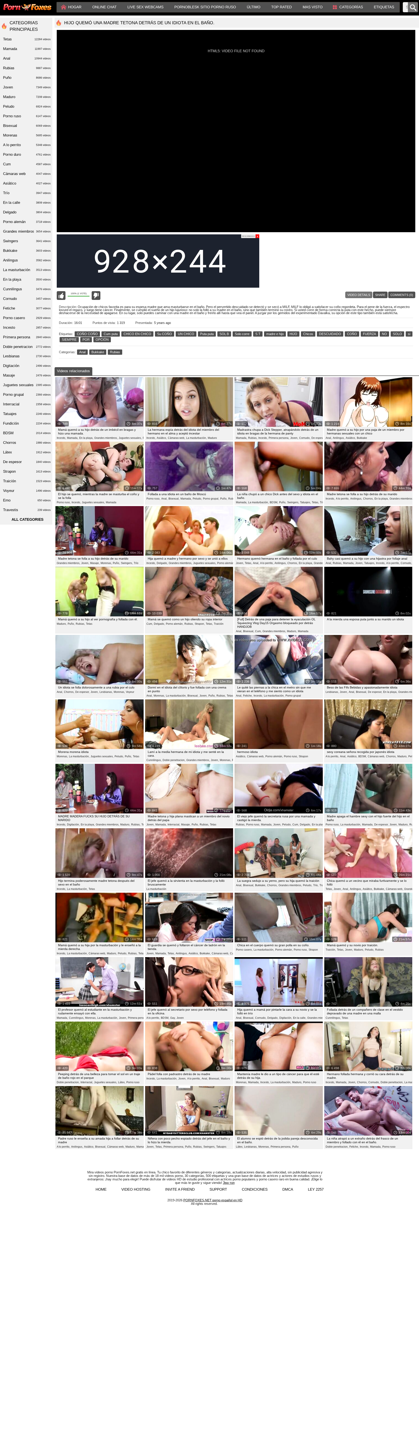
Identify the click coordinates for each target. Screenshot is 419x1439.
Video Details (358, 295)
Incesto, (61, 437)
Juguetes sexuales (27, 385)
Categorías (351, 7)
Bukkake (97, 352)
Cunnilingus (27, 289)
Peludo (27, 106)
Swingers (27, 241)
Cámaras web (27, 174)
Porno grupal (293, 695)
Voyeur (130, 692)
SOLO (397, 334)
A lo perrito (27, 145)
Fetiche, (247, 695)
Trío (322, 502)
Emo (27, 500)
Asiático (27, 183)
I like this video (61, 295)
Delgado (27, 212)
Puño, (223, 498)
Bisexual (27, 126)
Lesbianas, (106, 692)
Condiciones (255, 1189)
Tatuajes (221, 1146)
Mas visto (313, 7)
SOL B (224, 334)
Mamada (111, 502)
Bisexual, (173, 498)
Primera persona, (279, 437)
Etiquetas (384, 7)
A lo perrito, (342, 498)
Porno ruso (132, 1082)
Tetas (89, 623)
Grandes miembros (27, 231)
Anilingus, (339, 437)
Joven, (294, 437)
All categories (27, 519)
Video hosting (135, 1189)
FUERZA (369, 334)
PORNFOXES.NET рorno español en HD (212, 1200)
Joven (180, 1017)
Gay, (172, 1017)
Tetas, (315, 502)
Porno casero (27, 318)
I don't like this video (96, 295)
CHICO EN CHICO (137, 334)
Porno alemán (27, 222)
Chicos (308, 334)
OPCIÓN (102, 339)
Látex (27, 452)
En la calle (27, 203)
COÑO (352, 334)
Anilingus (27, 260)
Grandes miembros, (106, 437)
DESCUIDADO (330, 334)
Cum (27, 164)
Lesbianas (27, 356)
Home (101, 1189)
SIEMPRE (69, 339)
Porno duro (27, 154)
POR (86, 339)
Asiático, (162, 437)
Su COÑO (164, 334)
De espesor (27, 462)
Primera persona (27, 337)
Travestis (27, 510)
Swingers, (293, 502)
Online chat (104, 7)
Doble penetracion (27, 347)
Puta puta (207, 334)
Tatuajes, (305, 502)
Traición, (331, 949)
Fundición (27, 423)
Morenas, (106, 563)
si (409, 334)
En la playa (27, 279)
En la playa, (86, 437)
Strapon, (200, 623)
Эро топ (229, 1183)
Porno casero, (244, 949)
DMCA (287, 1189)
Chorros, (368, 498)
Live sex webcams (145, 7)
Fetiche (27, 308)
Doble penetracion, (174, 760)
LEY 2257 (316, 1189)
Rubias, (252, 437)
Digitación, (73, 824)
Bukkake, (260, 885)
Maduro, (62, 623)
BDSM (27, 433)
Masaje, (95, 563)
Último (253, 7)
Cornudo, (304, 437)
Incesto (27, 327)
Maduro (212, 437)
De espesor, (318, 437)
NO (384, 334)
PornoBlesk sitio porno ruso (205, 7)
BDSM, (274, 502)
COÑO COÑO (87, 334)
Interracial (27, 404)
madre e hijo (275, 334)
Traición (218, 623)
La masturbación (156, 889)
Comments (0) (401, 295)
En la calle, (299, 1017)
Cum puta (111, 334)
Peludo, (197, 498)
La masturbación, (196, 437)
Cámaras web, (176, 437)
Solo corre (242, 334)
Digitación (27, 366)
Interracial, (174, 824)
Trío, (315, 885)
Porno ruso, (63, 502)
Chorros (27, 443)
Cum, (149, 623)
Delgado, (162, 563)
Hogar (74, 7)
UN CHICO (186, 334)
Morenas (27, 135)
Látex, (121, 1082)
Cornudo (27, 299)
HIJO (293, 334)
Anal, (329, 437)
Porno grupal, (211, 498)
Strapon (303, 756)
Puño (295, 1146)
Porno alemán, (226, 563)
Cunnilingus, (153, 760)
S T (257, 334)
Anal (82, 352)
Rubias (115, 352)
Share (380, 295)
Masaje (27, 375)
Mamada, (72, 437)
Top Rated (281, 7)
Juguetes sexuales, (130, 437)
